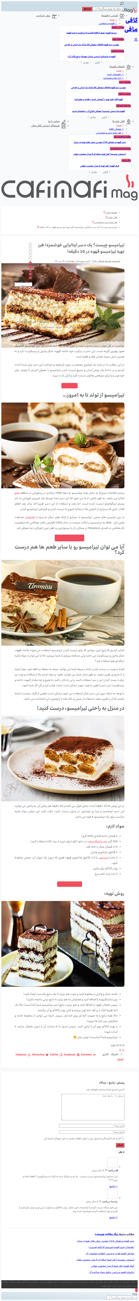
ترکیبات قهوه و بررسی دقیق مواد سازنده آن (111, 1272)
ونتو (17, 493)
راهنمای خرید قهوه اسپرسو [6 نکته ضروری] (111, 1247)
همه (112, 20)
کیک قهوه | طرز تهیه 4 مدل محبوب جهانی (99, 166)
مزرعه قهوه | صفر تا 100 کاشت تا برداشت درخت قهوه (91, 33)
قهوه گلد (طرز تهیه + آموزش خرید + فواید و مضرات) (98, 99)
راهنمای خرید (118, 39)
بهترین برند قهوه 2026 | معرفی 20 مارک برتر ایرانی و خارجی (91, 45)
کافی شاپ (119, 121)
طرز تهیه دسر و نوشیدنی (109, 133)
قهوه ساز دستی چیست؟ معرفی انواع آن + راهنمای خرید (98, 111)
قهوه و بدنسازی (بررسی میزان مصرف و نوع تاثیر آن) (91, 57)
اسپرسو (104, 858)
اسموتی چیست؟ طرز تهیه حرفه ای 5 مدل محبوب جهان (99, 154)
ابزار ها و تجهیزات (112, 78)
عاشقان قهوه (118, 67)
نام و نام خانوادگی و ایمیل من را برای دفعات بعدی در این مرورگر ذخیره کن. (82, 1139)
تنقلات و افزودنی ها (122, 136)
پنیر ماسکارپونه (98, 842)
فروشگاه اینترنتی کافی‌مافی (45, 126)
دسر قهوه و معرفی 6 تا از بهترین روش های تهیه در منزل (100, 142)
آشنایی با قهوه (110, 16)
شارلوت (30, 517)
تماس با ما (54, 121)
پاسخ (112, 1186)
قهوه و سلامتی (107, 23)
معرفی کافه (115, 129)
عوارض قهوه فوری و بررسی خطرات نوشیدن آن (110, 1254)
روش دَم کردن (43, 16)
